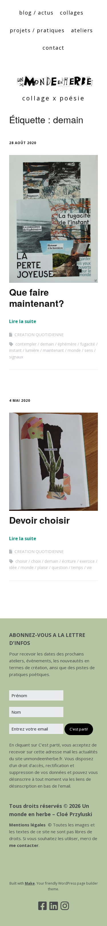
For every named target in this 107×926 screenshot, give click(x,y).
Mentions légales (27, 825)
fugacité (87, 344)
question (60, 567)
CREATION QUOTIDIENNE (39, 334)
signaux (16, 357)
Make (30, 883)
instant (15, 350)
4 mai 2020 (19, 400)
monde (74, 350)
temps (77, 567)
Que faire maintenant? (36, 297)
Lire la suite (22, 321)
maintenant (53, 350)
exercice (87, 561)
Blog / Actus (36, 12)
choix (36, 561)
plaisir (42, 567)
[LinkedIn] (53, 905)
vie (89, 567)
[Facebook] (42, 905)
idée (13, 567)
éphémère (67, 344)
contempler (26, 344)
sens (88, 350)
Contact (53, 47)
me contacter (24, 845)
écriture (69, 561)
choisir (21, 561)
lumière (32, 350)
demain (47, 344)
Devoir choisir (39, 519)
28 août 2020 (22, 142)
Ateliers (82, 30)
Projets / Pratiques (37, 30)
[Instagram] (64, 905)
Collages (71, 12)
